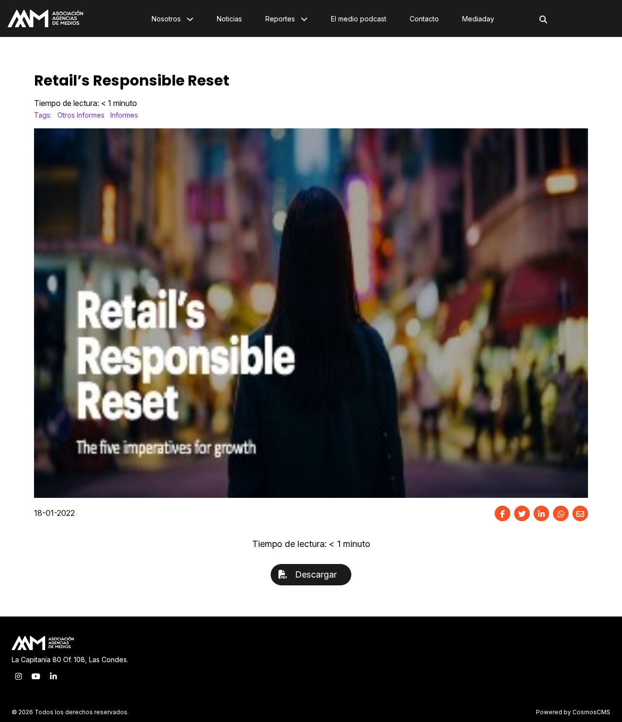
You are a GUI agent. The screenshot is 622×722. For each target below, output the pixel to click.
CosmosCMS (591, 712)
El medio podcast (358, 19)
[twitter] (522, 513)
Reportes (281, 19)
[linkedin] (541, 513)
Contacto (424, 19)
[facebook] (502, 513)
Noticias (229, 19)
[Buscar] (543, 19)
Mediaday (478, 19)
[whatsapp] (561, 513)
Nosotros (167, 19)
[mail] (580, 513)
